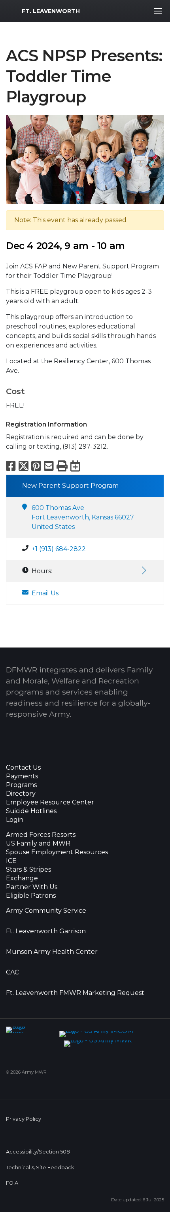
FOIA (12, 1183)
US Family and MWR (38, 843)
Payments (22, 776)
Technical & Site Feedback (40, 1167)
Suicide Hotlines (31, 811)
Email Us (45, 593)
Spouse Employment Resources (57, 852)
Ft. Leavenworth (51, 11)
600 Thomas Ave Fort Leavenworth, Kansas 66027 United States (83, 517)
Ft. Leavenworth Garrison (46, 931)
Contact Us (23, 768)
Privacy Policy (23, 1119)
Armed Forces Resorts (41, 835)
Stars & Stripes (28, 870)
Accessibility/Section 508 (38, 1152)
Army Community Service (46, 911)
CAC (12, 972)
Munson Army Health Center (52, 952)
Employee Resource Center (50, 802)
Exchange (22, 878)
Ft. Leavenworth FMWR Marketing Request (75, 993)
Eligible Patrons (31, 896)
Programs (21, 785)
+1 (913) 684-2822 (59, 549)
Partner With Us (31, 887)
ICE (11, 861)
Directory (21, 794)
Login (14, 820)
